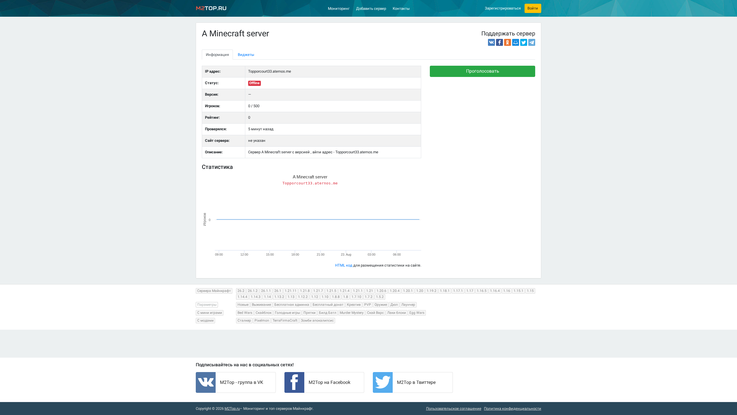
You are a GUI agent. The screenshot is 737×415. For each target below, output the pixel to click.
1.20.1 (408, 291)
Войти (532, 8)
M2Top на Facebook (329, 382)
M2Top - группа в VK (241, 382)
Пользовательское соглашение (453, 408)
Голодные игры (287, 313)
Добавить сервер (371, 8)
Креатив (354, 305)
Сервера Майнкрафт (214, 291)
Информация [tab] (217, 54)
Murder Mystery (352, 313)
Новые (243, 305)
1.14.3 (256, 297)
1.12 (314, 297)
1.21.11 (291, 291)
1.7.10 (356, 297)
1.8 (345, 297)
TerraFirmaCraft (285, 320)
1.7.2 (369, 297)
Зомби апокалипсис (317, 320)
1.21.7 (318, 291)
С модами (205, 320)
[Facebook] (499, 42)
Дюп (394, 305)
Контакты (401, 8)
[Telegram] (531, 42)
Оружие (381, 305)
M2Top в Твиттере (416, 382)
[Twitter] (523, 42)
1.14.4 (242, 297)
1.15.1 (518, 291)
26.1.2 (253, 291)
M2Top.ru (232, 408)
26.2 (241, 291)
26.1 (277, 291)
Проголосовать (482, 71)
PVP (367, 305)
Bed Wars (245, 313)
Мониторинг (338, 8)
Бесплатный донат (328, 305)
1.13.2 (279, 297)
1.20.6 (381, 291)
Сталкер (244, 320)
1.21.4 (344, 291)
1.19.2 (431, 291)
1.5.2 (380, 297)
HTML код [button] (343, 265)
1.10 (325, 297)
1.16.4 (495, 291)
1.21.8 (305, 291)
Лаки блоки (396, 313)
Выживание (261, 305)
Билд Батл (327, 313)
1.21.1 (358, 291)
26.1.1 (266, 291)
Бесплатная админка (291, 305)
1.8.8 (336, 297)
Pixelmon (261, 320)
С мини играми (209, 313)
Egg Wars (416, 313)
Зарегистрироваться (503, 8)
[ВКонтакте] (491, 42)
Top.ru (211, 8)
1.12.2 (303, 297)
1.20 (419, 291)
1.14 (267, 297)
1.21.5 (331, 291)
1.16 (506, 291)
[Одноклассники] (507, 42)
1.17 (469, 291)
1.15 (530, 291)
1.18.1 (445, 291)
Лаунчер (408, 305)
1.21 (369, 291)
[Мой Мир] (515, 42)
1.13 (291, 297)
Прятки (309, 313)
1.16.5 (482, 291)
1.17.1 (458, 291)
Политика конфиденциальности (512, 408)
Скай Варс (375, 313)
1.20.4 (395, 291)
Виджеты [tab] (246, 54)
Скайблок (263, 313)
